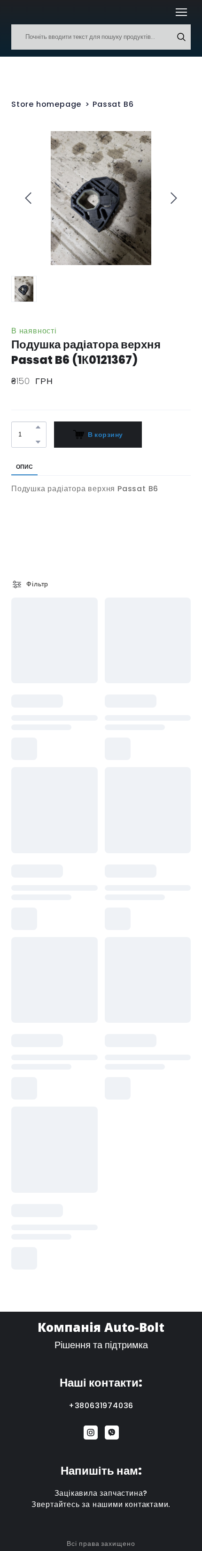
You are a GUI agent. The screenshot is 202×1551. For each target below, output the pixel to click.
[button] (181, 37)
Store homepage (46, 104)
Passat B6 (113, 104)
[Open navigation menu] (181, 12)
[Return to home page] (25, 12)
